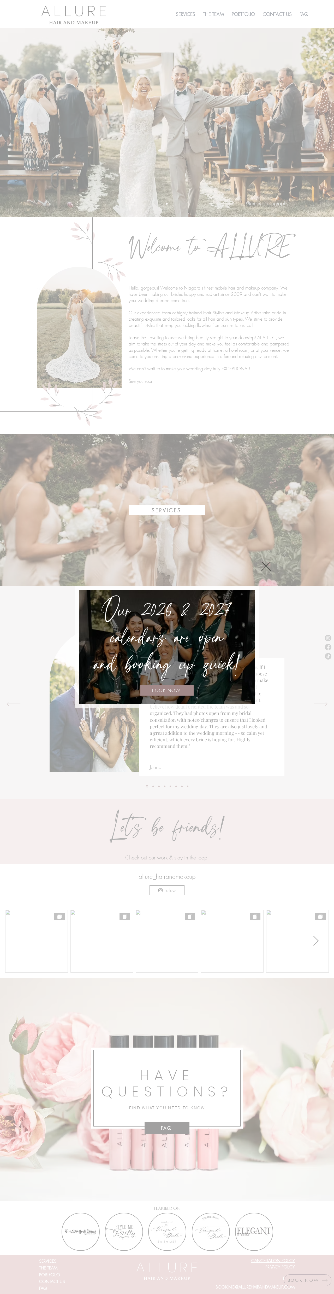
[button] (266, 566)
